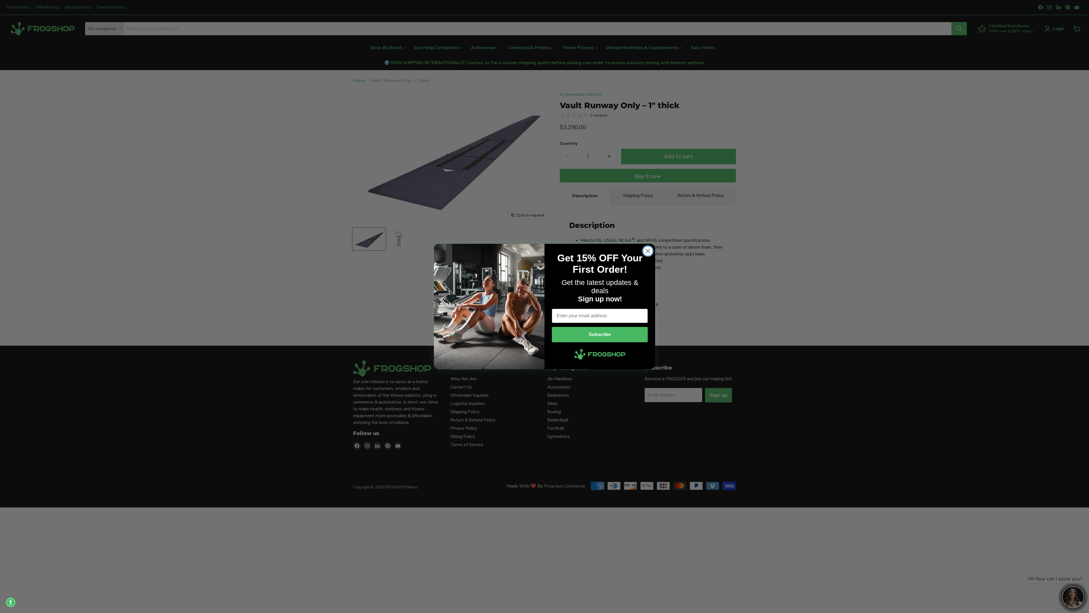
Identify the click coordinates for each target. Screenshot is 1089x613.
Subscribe (600, 334)
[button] (11, 602)
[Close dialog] (648, 251)
